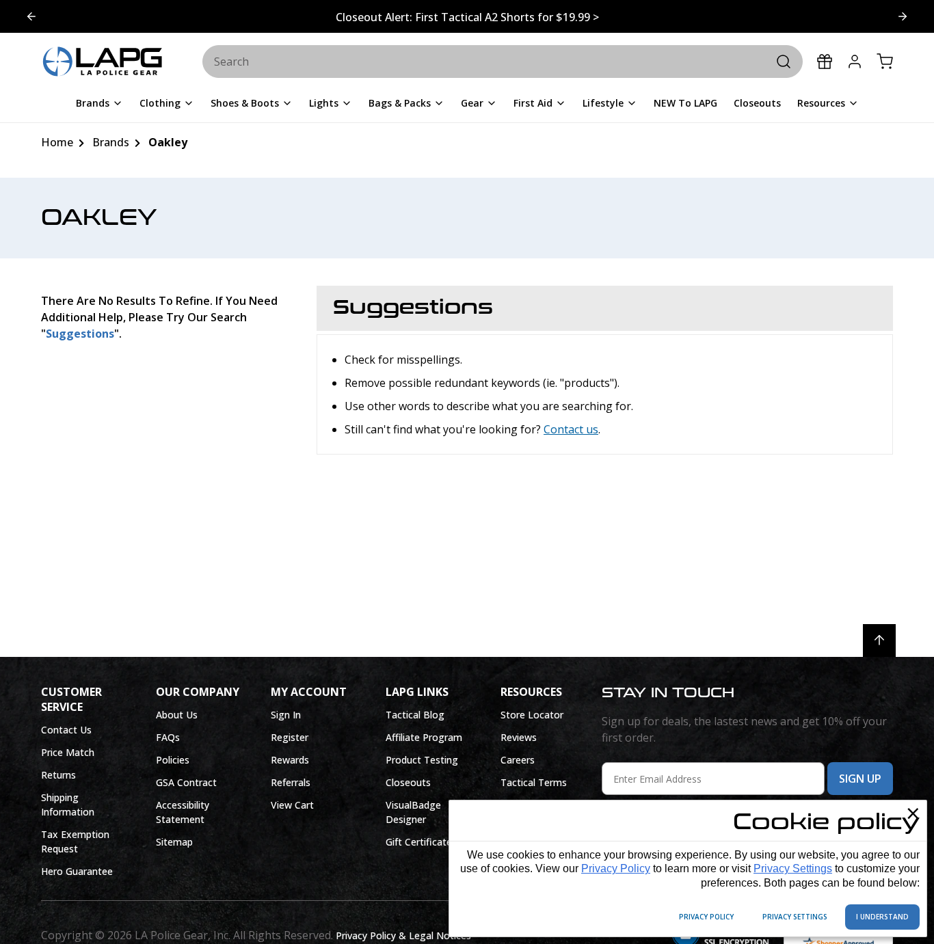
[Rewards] (824, 61)
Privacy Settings (792, 868)
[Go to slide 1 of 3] (903, 16)
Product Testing (422, 759)
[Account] (854, 61)
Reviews (519, 737)
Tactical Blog (415, 714)
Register (289, 737)
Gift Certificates (421, 841)
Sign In (286, 714)
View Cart (292, 804)
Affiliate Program (424, 737)
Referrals (290, 782)
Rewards (290, 759)
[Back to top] (879, 640)
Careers (518, 759)
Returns (58, 774)
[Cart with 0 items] (885, 61)
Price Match (67, 752)
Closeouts (408, 782)
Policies (172, 759)
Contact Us (66, 729)
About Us (177, 714)
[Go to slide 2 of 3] (31, 16)
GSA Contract (186, 782)
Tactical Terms (534, 782)
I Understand (882, 916)
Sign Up (860, 778)
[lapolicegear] (102, 62)
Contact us (571, 429)
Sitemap (174, 841)
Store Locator (532, 714)
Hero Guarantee (77, 871)
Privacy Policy (615, 868)
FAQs (168, 737)
